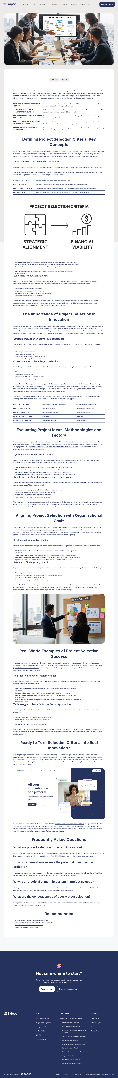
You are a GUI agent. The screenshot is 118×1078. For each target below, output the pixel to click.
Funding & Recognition (67, 1056)
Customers (55, 4)
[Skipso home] (9, 4)
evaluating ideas (97, 829)
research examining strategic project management (61, 532)
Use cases (42, 4)
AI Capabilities (41, 1031)
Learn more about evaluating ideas (42, 156)
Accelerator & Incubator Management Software (74, 1031)
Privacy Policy (76, 1074)
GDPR (58, 1074)
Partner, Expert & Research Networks (73, 1036)
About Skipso (96, 1023)
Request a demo (107, 4)
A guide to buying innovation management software (31, 920)
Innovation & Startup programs (71, 1019)
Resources (74, 4)
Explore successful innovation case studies (28, 665)
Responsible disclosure (92, 1074)
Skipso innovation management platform (69, 824)
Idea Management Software (71, 1026)
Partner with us (96, 1027)
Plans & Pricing (41, 1039)
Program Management (44, 1023)
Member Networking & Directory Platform (75, 1052)
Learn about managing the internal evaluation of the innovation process (53, 447)
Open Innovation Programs (70, 1022)
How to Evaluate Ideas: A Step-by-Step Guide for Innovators (34, 922)
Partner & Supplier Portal (70, 1048)
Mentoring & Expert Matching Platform (74, 1044)
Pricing (65, 4)
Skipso (73, 829)
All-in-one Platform (42, 1019)
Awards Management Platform (71, 1063)
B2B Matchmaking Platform (70, 1040)
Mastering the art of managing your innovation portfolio (41, 328)
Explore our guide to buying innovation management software (43, 530)
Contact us (95, 1031)
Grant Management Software (71, 1060)
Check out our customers (68, 989)
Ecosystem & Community (44, 1027)
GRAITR (38, 1035)
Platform (25, 4)
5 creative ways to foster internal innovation (29, 925)
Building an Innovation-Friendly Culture (27, 927)
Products (40, 1013)
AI (34, 4)
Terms (66, 1074)
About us (84, 4)
